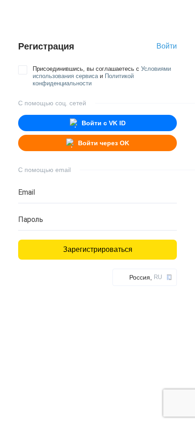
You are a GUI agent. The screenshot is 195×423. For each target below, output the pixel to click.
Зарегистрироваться (97, 249)
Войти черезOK (103, 143)
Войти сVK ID (104, 123)
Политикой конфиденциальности (83, 80)
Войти (166, 46)
